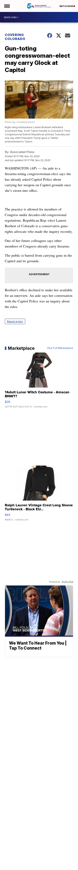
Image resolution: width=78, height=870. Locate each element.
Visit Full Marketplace (60, 348)
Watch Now (66, 6)
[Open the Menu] (6, 6)
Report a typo (15, 321)
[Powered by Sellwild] (67, 582)
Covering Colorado (15, 37)
